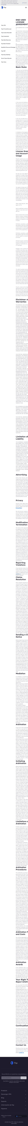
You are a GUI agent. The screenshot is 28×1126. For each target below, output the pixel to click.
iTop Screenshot (5, 36)
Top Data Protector (5, 43)
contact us (18, 573)
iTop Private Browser (6, 29)
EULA (4, 1116)
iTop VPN (3, 25)
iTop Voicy (3, 62)
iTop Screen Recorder (6, 32)
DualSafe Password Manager (8, 47)
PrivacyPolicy (19, 507)
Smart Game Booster (6, 58)
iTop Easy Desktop (5, 54)
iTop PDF (3, 51)
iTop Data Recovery (6, 40)
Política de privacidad (6, 1115)
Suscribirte (23, 1077)
